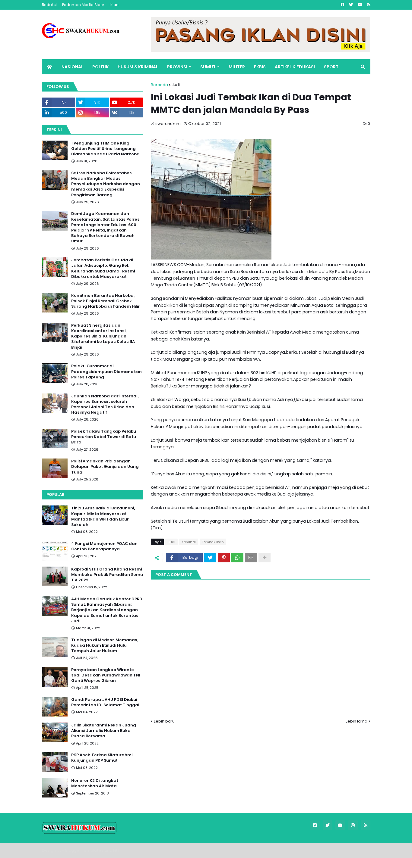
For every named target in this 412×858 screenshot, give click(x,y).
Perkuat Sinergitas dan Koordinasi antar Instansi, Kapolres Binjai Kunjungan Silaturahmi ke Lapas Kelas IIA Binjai (103, 336)
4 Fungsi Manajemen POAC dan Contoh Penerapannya (104, 546)
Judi (176, 85)
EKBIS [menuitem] (260, 67)
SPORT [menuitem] (331, 67)
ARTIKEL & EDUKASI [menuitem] (295, 67)
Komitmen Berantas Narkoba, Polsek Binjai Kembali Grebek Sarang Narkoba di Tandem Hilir (105, 301)
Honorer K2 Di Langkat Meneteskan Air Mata (94, 783)
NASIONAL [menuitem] (72, 67)
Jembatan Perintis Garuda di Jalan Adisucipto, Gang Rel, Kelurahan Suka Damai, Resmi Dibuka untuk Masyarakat (103, 268)
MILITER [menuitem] (237, 67)
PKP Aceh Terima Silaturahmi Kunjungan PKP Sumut (101, 757)
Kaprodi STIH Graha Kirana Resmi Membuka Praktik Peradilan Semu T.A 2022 (107, 575)
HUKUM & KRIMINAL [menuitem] (138, 67)
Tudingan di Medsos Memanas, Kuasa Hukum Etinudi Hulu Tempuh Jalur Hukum (104, 645)
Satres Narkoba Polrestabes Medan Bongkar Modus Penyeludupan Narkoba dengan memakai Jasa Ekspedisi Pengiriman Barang (105, 184)
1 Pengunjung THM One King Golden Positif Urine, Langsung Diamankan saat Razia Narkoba (105, 149)
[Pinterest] (224, 557)
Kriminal (189, 541)
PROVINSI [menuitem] (177, 67)
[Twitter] (210, 557)
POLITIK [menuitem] (100, 67)
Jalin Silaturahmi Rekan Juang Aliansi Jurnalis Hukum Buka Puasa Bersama (103, 731)
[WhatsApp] (237, 557)
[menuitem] (49, 66)
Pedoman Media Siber (83, 4)
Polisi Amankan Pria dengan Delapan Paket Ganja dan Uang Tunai (105, 467)
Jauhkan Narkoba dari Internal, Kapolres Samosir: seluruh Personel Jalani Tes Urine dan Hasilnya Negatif (104, 404)
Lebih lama (356, 721)
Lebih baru (164, 721)
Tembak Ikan (213, 541)
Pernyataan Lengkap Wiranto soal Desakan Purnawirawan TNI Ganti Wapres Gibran (105, 675)
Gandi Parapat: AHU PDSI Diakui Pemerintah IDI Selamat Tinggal (105, 702)
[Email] (251, 557)
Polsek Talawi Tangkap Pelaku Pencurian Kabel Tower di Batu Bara (103, 437)
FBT (116, 850)
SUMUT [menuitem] (208, 67)
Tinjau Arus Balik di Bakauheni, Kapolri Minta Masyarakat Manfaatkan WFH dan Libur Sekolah (103, 516)
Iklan (114, 4)
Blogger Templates (84, 850)
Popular (55, 494)
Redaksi (49, 4)
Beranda (159, 85)
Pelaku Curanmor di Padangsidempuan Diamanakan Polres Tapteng (106, 371)
